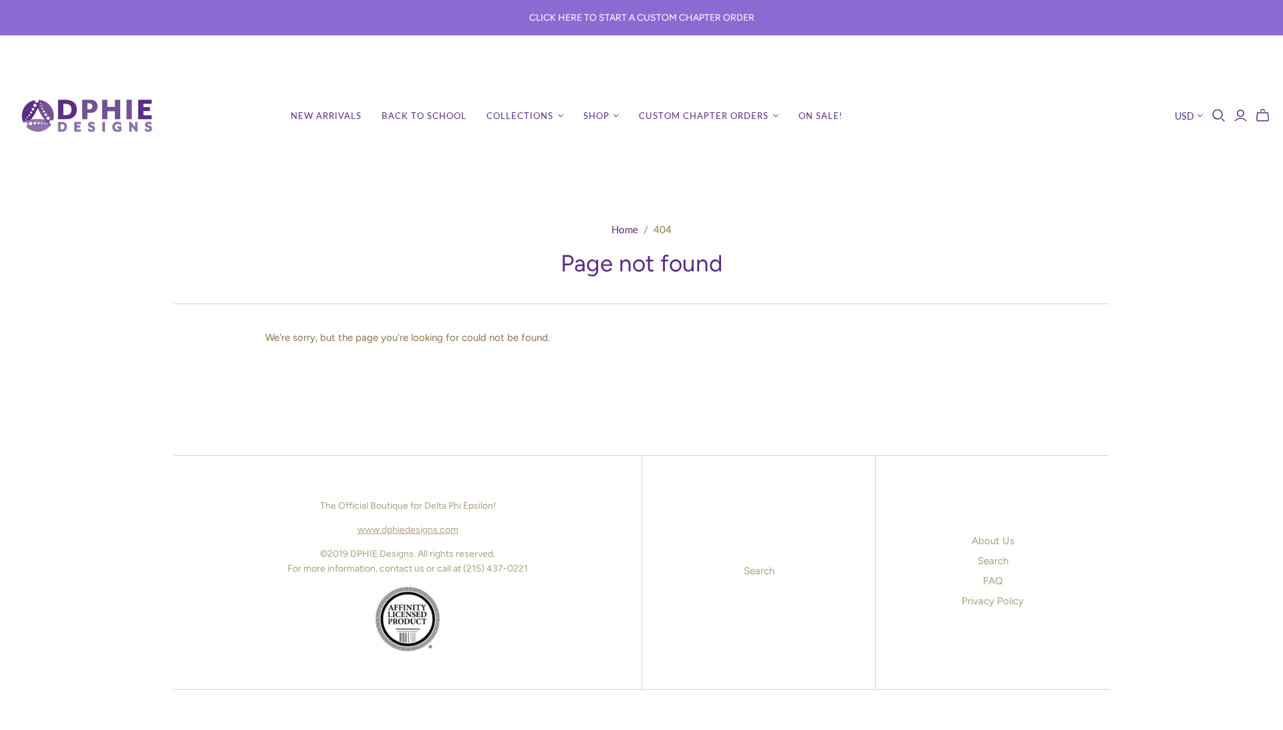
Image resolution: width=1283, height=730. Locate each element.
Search (759, 571)
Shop (596, 115)
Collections (519, 115)
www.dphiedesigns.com (408, 529)
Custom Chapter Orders (704, 115)
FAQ (993, 581)
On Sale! (821, 115)
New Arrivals (326, 115)
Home (624, 229)
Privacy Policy (993, 601)
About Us (993, 541)
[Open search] (1219, 115)
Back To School (424, 115)
